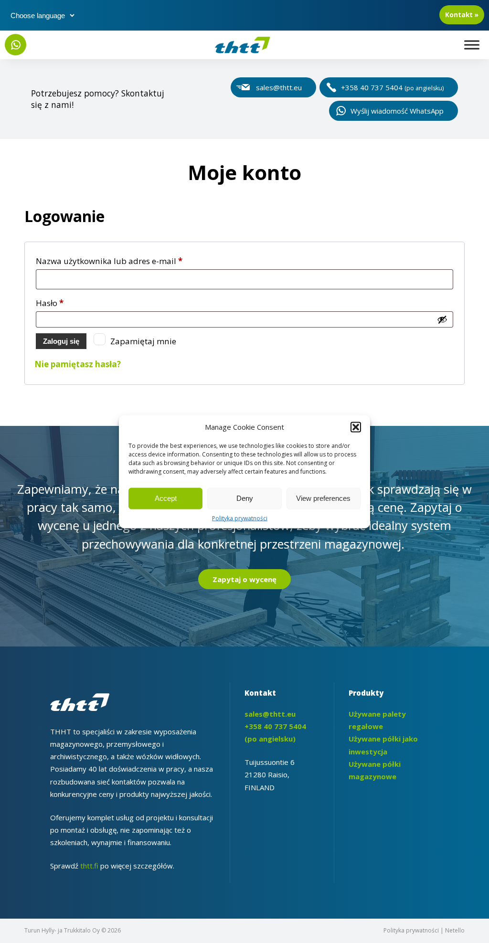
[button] (356, 427)
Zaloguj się (61, 341)
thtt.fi (89, 865)
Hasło (71, 302)
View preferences (323, 498)
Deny (244, 498)
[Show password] (442, 319)
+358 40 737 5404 (392, 87)
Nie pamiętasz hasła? (77, 364)
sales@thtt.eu (279, 87)
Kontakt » (461, 15)
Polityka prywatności (239, 518)
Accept (166, 498)
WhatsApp (15, 44)
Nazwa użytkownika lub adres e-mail (130, 260)
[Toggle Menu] (471, 44)
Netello (455, 930)
